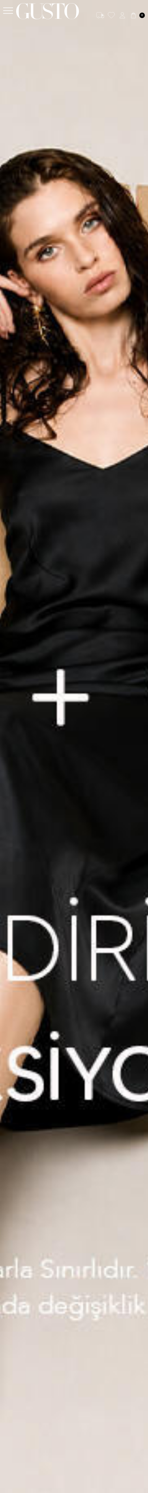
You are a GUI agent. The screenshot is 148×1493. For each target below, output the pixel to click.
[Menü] (8, 11)
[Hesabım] (122, 15)
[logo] (47, 11)
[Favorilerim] (111, 15)
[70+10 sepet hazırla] (74, 746)
